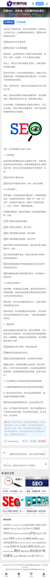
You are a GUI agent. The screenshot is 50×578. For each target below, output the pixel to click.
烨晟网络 (33, 569)
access (7, 524)
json (17, 533)
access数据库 (15, 525)
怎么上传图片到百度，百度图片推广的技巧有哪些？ (13, 512)
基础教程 (24, 546)
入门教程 (33, 543)
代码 (28, 542)
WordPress (22, 543)
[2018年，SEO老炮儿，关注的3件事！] (13, 482)
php (32, 532)
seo (12, 538)
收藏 (34, 441)
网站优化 (25, 551)
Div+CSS (21, 528)
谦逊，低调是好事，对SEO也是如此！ (37, 492)
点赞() (43, 441)
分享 (26, 441)
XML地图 (26, 569)
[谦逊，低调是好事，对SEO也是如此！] (37, 482)
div (15, 528)
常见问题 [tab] (21, 22)
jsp (21, 533)
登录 (40, 4)
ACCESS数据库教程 (27, 525)
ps (7, 538)
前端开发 (14, 546)
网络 (29, 556)
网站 (17, 550)
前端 (7, 546)
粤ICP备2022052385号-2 (14, 569)
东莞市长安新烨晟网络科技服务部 (30, 565)
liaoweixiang (13, 441)
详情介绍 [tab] (9, 22)
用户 (8, 551)
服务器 (43, 547)
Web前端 (41, 539)
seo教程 (27, 538)
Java (12, 533)
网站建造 (16, 556)
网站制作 (36, 551)
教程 (30, 546)
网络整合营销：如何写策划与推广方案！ (37, 512)
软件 (43, 556)
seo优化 (28, 14)
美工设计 (36, 555)
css (11, 528)
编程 (12, 551)
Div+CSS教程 (33, 528)
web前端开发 (10, 542)
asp (38, 524)
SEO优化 (18, 538)
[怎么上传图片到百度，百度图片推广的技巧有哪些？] (13, 501)
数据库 (37, 546)
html (6, 533)
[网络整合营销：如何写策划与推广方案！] (37, 501)
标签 (5, 551)
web (34, 538)
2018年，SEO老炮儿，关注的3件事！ (12, 492)
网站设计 (23, 555)
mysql (25, 533)
